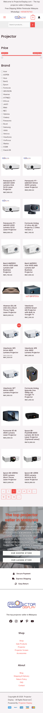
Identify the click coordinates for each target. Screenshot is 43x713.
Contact (22, 685)
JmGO (5, 104)
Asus (5, 78)
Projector (21, 647)
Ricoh (5, 124)
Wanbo (6, 144)
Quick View (10, 174)
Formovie (7, 88)
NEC (5, 111)
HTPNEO (6, 98)
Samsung (7, 127)
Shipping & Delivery (21, 676)
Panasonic (7, 121)
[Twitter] (21, 621)
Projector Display (25, 703)
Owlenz (6, 117)
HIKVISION (7, 91)
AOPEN (6, 75)
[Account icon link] (39, 17)
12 (3, 497)
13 (8, 497)
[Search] (32, 24)
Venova (6, 134)
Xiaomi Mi (7, 150)
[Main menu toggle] (4, 17)
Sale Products (21, 644)
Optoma (6, 114)
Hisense (6, 94)
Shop (21, 641)
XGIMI (5, 147)
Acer (5, 71)
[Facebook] (10, 621)
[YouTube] (32, 621)
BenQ (5, 81)
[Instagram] (16, 621)
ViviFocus (7, 140)
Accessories (21, 653)
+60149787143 (26, 12)
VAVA (5, 130)
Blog (21, 673)
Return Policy (21, 679)
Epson (5, 85)
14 (14, 497)
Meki (5, 107)
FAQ (21, 682)
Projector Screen (21, 650)
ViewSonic (7, 137)
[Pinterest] (26, 621)
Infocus (6, 101)
